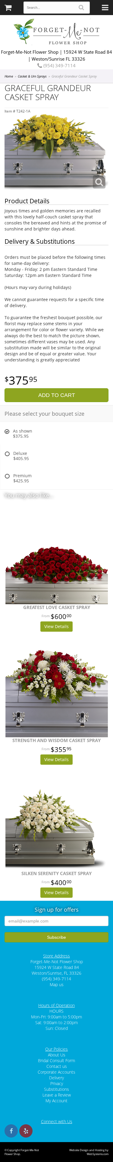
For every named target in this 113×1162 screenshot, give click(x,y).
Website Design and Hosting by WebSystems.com (88, 1152)
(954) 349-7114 (59, 65)
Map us (57, 984)
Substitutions (56, 1089)
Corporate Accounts (56, 1072)
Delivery (56, 1078)
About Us (56, 1055)
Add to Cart (56, 395)
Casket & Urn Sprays (32, 76)
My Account (56, 1100)
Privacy (56, 1083)
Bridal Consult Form (56, 1060)
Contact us (56, 1066)
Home (9, 76)
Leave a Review (56, 1095)
